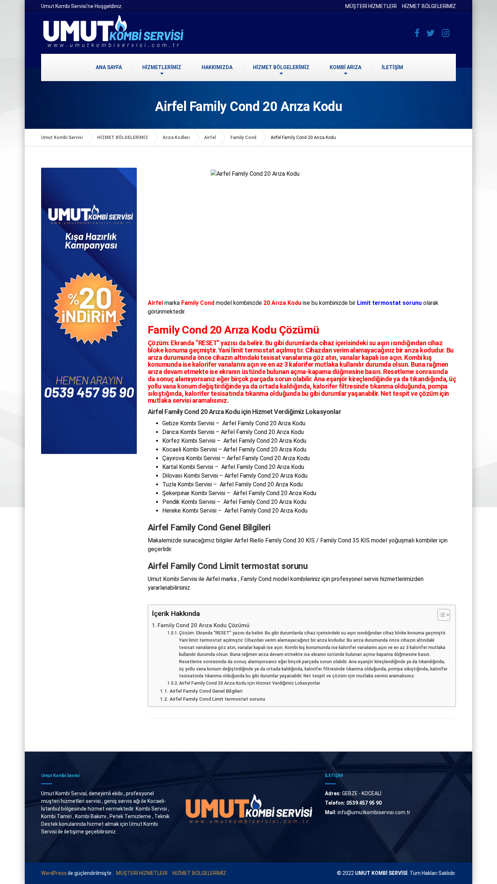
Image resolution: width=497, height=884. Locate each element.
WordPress (54, 873)
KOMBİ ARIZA (345, 67)
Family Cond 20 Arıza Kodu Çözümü (204, 625)
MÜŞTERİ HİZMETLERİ (371, 6)
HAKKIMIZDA (217, 67)
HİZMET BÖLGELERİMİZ (429, 6)
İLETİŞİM (392, 67)
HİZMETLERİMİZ (161, 67)
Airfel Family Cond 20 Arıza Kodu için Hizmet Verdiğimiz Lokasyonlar (249, 683)
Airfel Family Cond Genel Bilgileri (206, 691)
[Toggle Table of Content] (440, 615)
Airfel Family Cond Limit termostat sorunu (217, 699)
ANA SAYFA (109, 67)
